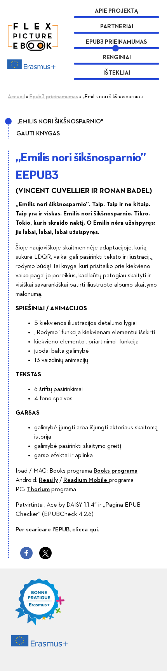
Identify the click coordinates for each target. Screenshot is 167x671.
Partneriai (116, 26)
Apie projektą (116, 11)
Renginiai (117, 57)
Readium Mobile (86, 480)
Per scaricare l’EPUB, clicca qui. (57, 530)
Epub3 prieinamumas (116, 42)
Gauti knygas (38, 134)
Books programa (115, 471)
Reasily (48, 480)
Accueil (16, 96)
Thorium (38, 490)
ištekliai (116, 73)
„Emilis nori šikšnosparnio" (59, 122)
